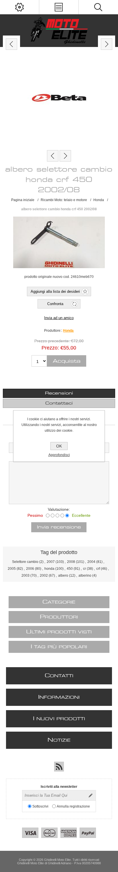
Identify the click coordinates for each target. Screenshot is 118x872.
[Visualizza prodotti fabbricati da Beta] (59, 99)
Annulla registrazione (73, 806)
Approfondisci (59, 455)
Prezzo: (50, 348)
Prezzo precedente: (52, 341)
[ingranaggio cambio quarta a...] (65, 156)
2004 (91, 562)
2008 (71, 562)
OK (59, 446)
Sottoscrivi (40, 806)
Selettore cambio (25, 562)
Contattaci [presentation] (59, 403)
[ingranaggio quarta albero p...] (52, 156)
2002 (44, 576)
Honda (68, 331)
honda (49, 569)
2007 (51, 562)
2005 (12, 569)
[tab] (59, 393)
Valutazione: (59, 509)
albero (63, 576)
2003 (25, 576)
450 (70, 569)
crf (98, 569)
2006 (30, 569)
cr (84, 569)
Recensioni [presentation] (59, 393)
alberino (84, 576)
